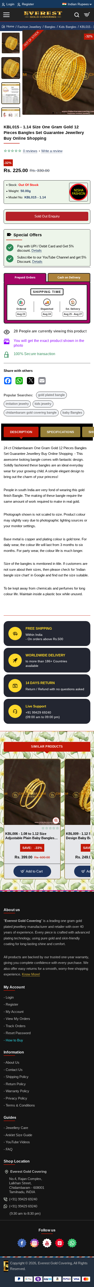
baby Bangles (72, 412)
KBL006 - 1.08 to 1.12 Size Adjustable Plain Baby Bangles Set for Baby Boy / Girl (29, 836)
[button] (53, 113)
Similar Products (47, 746)
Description (21, 432)
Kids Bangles (67, 27)
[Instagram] (34, 1243)
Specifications (60, 432)
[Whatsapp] (72, 1243)
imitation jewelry (17, 403)
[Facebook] (21, 1243)
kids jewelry (43, 403)
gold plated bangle (51, 395)
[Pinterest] (59, 1243)
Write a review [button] (52, 151)
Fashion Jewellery (29, 27)
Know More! (31, 974)
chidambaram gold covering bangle (31, 412)
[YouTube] (47, 1243)
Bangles (50, 27)
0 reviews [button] (30, 151)
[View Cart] (87, 14)
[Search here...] (77, 14)
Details (36, 250)
